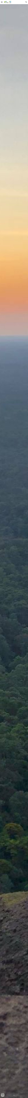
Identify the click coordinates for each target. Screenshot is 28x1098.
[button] (2, 2)
